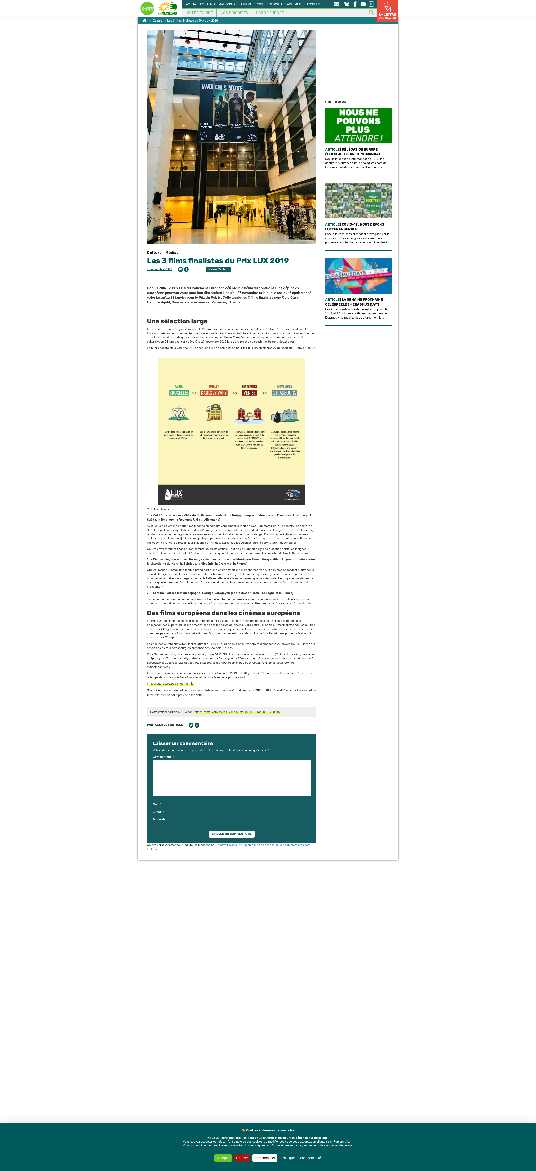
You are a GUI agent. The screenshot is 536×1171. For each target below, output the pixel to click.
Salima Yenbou (218, 269)
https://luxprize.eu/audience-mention (171, 683)
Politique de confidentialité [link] (301, 1158)
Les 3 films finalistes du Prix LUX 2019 (218, 260)
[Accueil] (145, 20)
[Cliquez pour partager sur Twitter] (180, 269)
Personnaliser (264, 1158)
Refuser (242, 1158)
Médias (172, 252)
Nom (157, 804)
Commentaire (163, 756)
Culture (157, 20)
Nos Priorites (234, 12)
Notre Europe (270, 12)
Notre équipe (199, 12)
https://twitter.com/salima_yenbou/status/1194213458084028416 (237, 711)
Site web (159, 819)
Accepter (223, 1158)
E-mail (158, 812)
